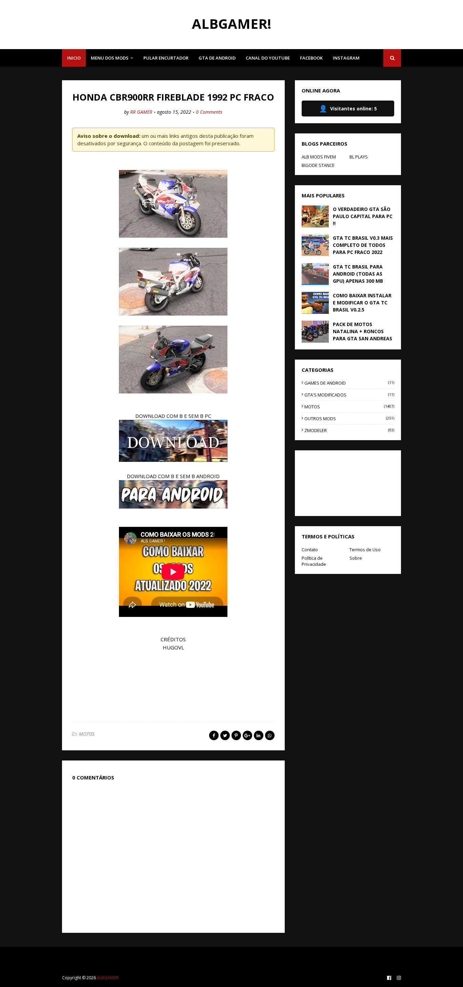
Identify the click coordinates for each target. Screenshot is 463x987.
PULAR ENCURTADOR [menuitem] (165, 58)
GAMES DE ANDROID (349, 383)
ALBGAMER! (231, 23)
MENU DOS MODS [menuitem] (109, 58)
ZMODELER (349, 430)
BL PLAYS (358, 157)
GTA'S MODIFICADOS (349, 395)
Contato (310, 549)
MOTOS (87, 734)
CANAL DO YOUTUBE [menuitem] (268, 58)
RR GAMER (141, 112)
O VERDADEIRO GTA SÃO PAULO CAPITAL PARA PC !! (362, 216)
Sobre (355, 558)
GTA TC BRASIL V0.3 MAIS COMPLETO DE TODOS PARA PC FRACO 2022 (363, 245)
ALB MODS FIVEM (319, 157)
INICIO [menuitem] (74, 58)
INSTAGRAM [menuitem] (346, 58)
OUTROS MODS (349, 418)
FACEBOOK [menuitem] (311, 58)
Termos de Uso (365, 549)
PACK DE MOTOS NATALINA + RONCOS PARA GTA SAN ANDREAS (362, 331)
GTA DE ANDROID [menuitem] (217, 58)
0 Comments (209, 112)
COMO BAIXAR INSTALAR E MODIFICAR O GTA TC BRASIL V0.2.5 (362, 302)
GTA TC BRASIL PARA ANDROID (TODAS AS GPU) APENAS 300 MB (358, 273)
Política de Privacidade (314, 561)
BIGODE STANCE (318, 165)
